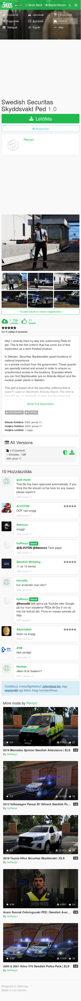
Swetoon (22, 525)
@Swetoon (40, 548)
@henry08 (23, 603)
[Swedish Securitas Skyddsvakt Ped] (40, 243)
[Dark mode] (70, 5)
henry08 (21, 580)
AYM (19, 648)
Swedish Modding (28, 562)
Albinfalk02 (24, 629)
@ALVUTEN (24, 548)
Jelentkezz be (51, 686)
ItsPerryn (22, 543)
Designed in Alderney (15, 986)
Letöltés (43, 118)
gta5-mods (23, 480)
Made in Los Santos (14, 990)
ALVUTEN (22, 506)
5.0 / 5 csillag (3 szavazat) (15, 332)
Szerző (33, 543)
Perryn (29, 139)
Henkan (21, 666)
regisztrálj (11, 690)
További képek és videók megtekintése (40, 311)
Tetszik (32, 323)
